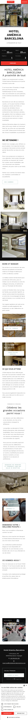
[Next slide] (24, 482)
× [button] (26, 685)
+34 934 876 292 (15, 658)
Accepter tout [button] (8, 713)
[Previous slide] (3, 482)
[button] (14, 717)
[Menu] (1, 2)
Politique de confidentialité (12, 700)
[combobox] (24, 685)
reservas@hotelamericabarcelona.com (14, 663)
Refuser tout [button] (20, 713)
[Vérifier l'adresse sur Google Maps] (19, 2)
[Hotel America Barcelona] (10, 2)
